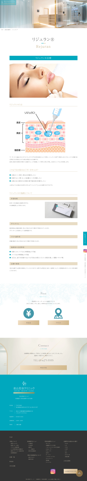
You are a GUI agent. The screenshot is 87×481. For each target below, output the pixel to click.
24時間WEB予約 (70, 471)
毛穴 (66, 452)
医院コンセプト (14, 443)
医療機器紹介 (14, 452)
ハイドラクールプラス (50, 456)
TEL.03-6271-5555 (69, 3)
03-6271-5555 (19, 416)
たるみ (66, 443)
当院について (13, 441)
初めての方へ (32, 457)
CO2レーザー (49, 449)
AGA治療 (12, 466)
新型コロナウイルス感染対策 (17, 451)
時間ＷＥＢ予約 (85, 238)
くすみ (66, 447)
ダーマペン (48, 454)
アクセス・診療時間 (15, 447)
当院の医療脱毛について (34, 455)
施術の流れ (31, 459)
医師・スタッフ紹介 (15, 445)
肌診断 (47, 460)
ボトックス (48, 443)
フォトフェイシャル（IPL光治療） (53, 447)
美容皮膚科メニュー (50, 441)
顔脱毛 (30, 447)
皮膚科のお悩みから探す (70, 441)
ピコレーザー (49, 451)
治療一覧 (12, 457)
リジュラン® (15, 29)
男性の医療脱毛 (32, 451)
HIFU (47, 452)
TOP (2, 29)
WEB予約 (43, 368)
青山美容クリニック (30, 479)
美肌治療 (67, 456)
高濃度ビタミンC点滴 (50, 445)
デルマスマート (49, 458)
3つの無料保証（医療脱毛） (17, 449)
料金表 (12, 461)
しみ (66, 445)
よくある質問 (67, 461)
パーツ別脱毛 (32, 449)
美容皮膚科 (8, 29)
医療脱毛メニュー (32, 441)
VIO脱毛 (31, 445)
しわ (66, 451)
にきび (66, 449)
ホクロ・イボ (67, 454)
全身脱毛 (31, 443)
